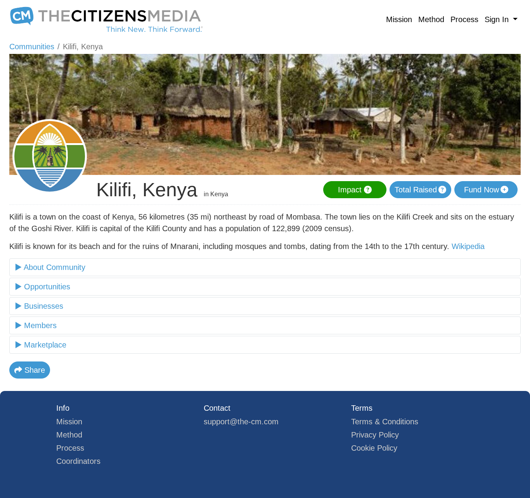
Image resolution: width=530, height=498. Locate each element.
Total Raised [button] (416, 189)
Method (431, 19)
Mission (399, 19)
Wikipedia (468, 246)
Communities (31, 46)
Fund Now (481, 189)
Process (464, 19)
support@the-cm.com (241, 421)
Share (33, 370)
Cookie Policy (374, 448)
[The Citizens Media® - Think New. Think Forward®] (106, 19)
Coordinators (78, 461)
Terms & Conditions (384, 421)
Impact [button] (351, 189)
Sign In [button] (498, 19)
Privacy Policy (375, 435)
